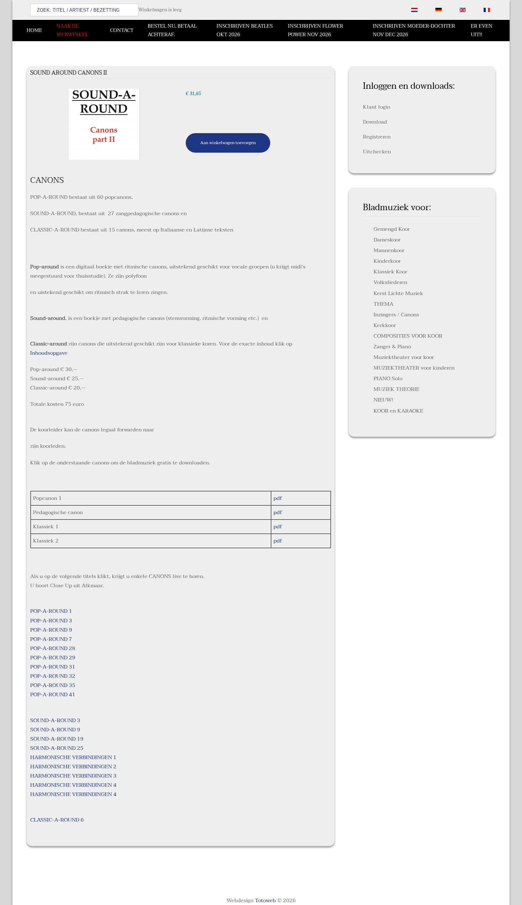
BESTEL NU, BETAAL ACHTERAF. (172, 30)
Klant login (376, 106)
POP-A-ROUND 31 (52, 666)
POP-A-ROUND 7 (51, 639)
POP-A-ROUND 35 (52, 685)
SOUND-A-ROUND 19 (56, 738)
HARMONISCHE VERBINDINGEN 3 (73, 775)
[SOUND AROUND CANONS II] (104, 124)
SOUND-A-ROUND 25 (56, 748)
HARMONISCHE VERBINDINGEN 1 (73, 757)
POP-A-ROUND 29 (52, 657)
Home (34, 30)
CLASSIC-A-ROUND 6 (57, 819)
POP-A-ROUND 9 (51, 629)
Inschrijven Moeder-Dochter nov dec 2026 (414, 30)
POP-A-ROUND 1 (51, 611)
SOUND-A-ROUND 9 (55, 729)
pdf (277, 498)
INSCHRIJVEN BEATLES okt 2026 (245, 30)
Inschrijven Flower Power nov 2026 (315, 30)
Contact (122, 30)
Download (375, 121)
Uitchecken (377, 151)
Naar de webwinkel (72, 30)
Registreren (377, 136)
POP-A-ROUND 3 (51, 620)
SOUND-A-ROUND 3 (55, 720)
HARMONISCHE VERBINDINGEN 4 (73, 785)
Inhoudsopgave (48, 353)
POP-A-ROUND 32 (52, 676)
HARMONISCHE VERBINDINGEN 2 (73, 766)
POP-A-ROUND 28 (52, 648)
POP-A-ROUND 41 (52, 694)
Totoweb (265, 900)
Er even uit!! (482, 30)
